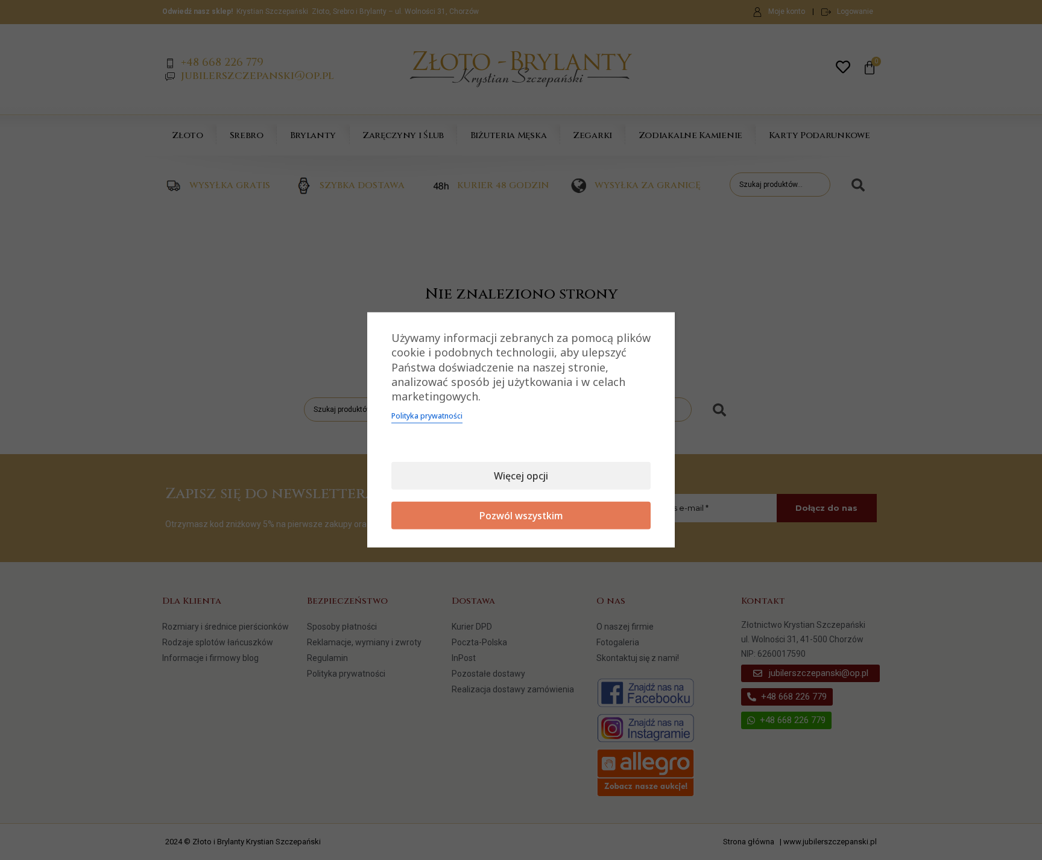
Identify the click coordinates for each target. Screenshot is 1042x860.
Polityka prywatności (427, 416)
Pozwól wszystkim (521, 515)
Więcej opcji (521, 475)
